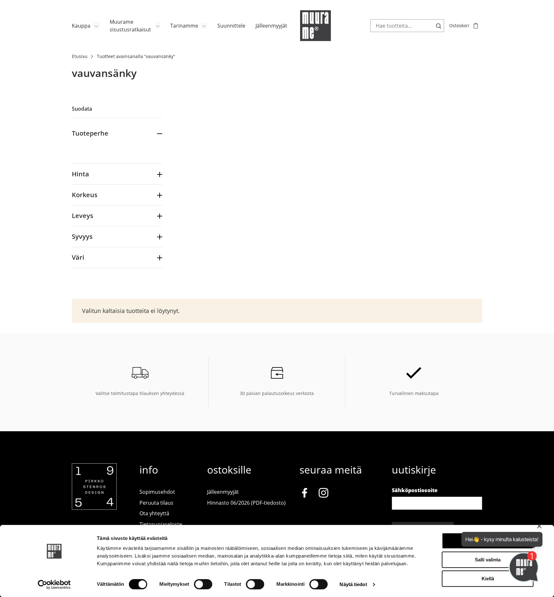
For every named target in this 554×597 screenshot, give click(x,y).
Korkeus (84, 194)
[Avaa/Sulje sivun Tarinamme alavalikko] (204, 25)
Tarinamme (184, 25)
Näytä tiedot (353, 584)
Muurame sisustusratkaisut (130, 25)
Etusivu (80, 56)
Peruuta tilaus (156, 502)
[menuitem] (85, 26)
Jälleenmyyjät (271, 25)
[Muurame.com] (94, 507)
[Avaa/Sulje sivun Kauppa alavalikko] (96, 25)
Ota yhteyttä (154, 513)
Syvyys (82, 236)
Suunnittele (231, 25)
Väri (78, 257)
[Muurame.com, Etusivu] (315, 25)
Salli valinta (487, 559)
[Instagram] (323, 493)
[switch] (203, 584)
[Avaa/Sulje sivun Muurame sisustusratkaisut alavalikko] (158, 25)
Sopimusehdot (157, 491)
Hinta (80, 174)
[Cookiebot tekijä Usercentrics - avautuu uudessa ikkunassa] (54, 584)
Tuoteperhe (90, 133)
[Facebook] (304, 493)
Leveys (82, 215)
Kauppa (81, 25)
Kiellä (488, 578)
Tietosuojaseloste (160, 524)
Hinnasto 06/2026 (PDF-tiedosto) (246, 502)
